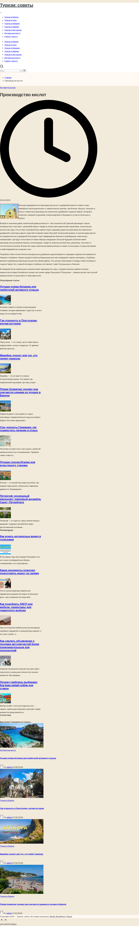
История (3, 87)
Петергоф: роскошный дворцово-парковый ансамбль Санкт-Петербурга (20, 499)
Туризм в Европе (7, 800)
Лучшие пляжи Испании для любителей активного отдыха (19, 288)
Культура (11, 87)
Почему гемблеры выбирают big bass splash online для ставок (19, 685)
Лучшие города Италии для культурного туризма (17, 463)
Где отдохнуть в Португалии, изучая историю (18, 322)
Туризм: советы (16, 5)
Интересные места (8, 750)
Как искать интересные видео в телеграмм (20, 538)
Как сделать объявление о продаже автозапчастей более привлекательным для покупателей (19, 645)
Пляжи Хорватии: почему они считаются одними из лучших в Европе (20, 392)
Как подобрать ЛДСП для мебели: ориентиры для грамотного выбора (16, 607)
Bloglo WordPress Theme (61, 916)
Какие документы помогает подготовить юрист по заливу (19, 572)
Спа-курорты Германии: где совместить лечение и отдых (19, 429)
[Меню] (1, 12)
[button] (21, 71)
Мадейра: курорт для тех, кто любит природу (18, 357)
